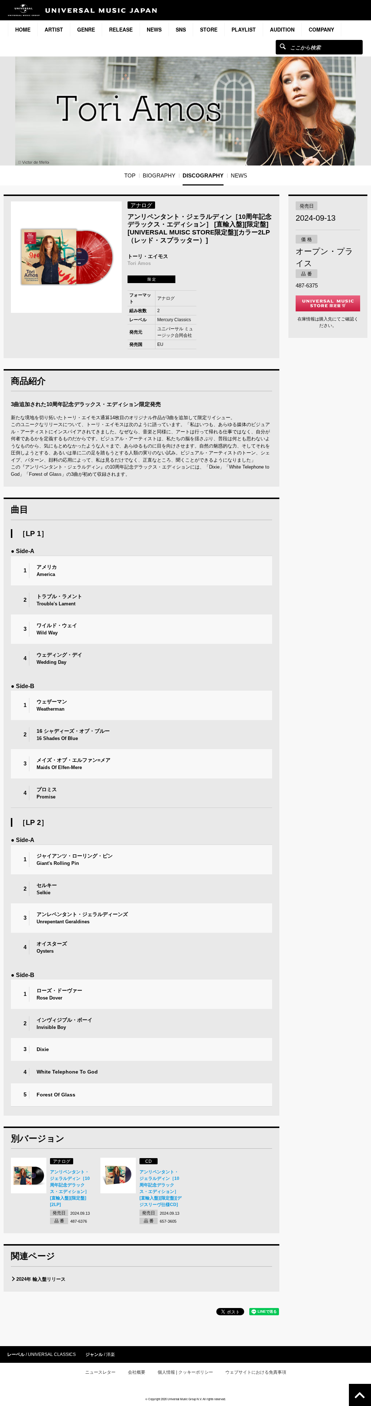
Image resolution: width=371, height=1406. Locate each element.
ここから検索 (283, 46)
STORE (208, 29)
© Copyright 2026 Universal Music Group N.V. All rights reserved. (185, 1399)
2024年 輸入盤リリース (41, 1279)
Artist (54, 29)
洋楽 (110, 1354)
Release (121, 29)
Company (321, 29)
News (154, 29)
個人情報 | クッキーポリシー (185, 1372)
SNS (181, 29)
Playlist (244, 29)
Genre (86, 29)
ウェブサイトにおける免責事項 (255, 1372)
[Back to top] (360, 1395)
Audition (282, 29)
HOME (22, 29)
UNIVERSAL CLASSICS (52, 1354)
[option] (66, 257)
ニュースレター (100, 1372)
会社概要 (136, 1372)
